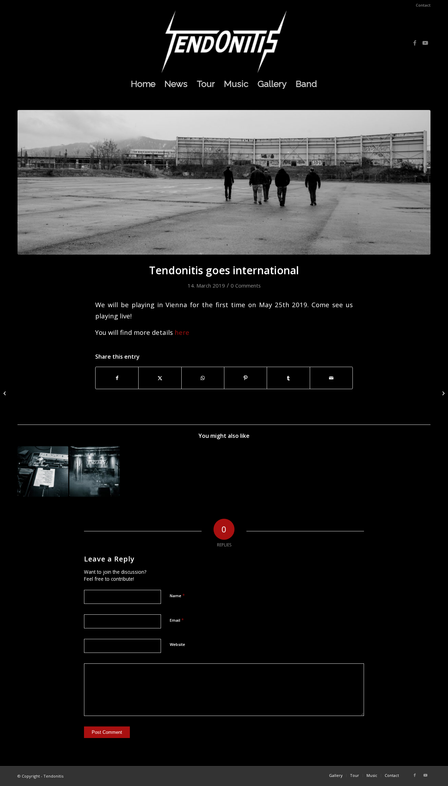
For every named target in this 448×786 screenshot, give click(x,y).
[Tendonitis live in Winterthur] (442, 393)
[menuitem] (421, 5)
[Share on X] (160, 378)
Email (177, 620)
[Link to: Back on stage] (94, 471)
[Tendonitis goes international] (224, 182)
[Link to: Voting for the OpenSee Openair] (43, 471)
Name (177, 595)
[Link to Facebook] (415, 42)
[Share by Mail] (331, 378)
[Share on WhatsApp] (203, 378)
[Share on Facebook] (117, 378)
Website (177, 644)
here (182, 332)
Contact (423, 5)
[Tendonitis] (224, 41)
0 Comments (246, 285)
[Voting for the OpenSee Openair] (5, 393)
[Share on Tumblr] (288, 378)
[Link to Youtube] (425, 42)
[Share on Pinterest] (245, 378)
